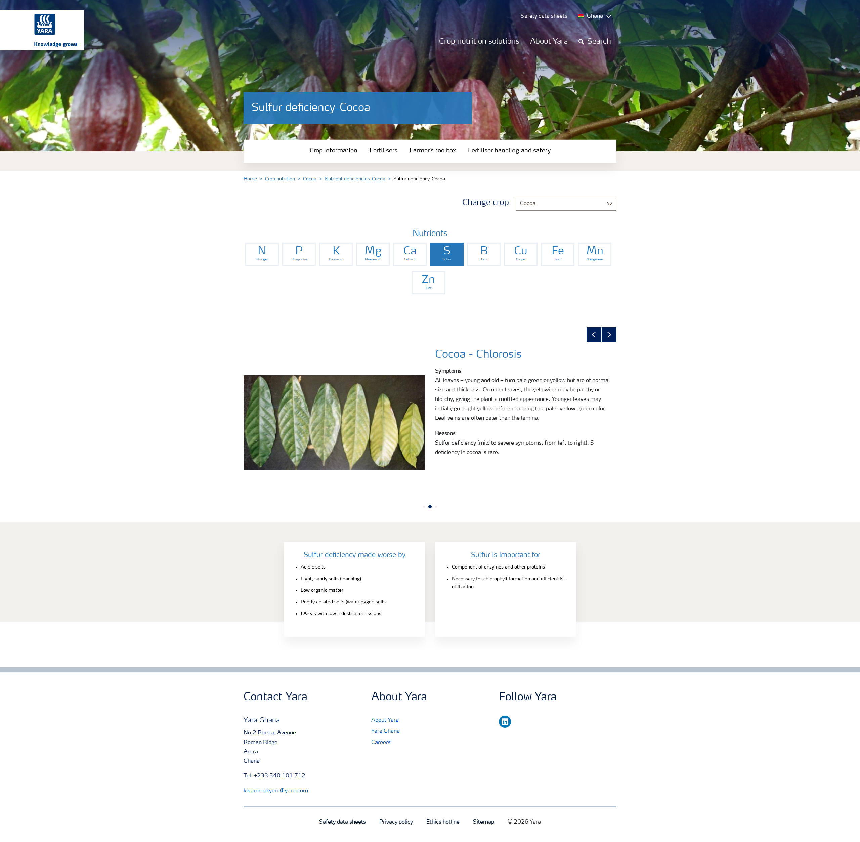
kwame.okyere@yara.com (276, 791)
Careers (381, 742)
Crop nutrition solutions (479, 41)
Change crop (485, 203)
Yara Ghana (385, 731)
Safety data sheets (342, 822)
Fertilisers (383, 151)
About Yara (549, 41)
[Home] (38, 30)
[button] (594, 334)
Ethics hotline (443, 822)
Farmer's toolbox (433, 151)
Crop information (333, 151)
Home (250, 179)
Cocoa (309, 179)
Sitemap (483, 822)
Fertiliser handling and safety (509, 151)
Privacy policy (396, 822)
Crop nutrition (280, 179)
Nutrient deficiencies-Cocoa (355, 179)
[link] (262, 254)
